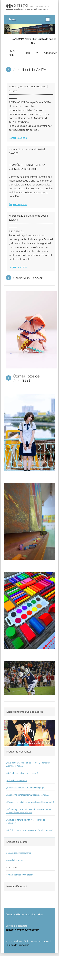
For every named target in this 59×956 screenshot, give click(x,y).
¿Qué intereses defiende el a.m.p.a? (22, 773)
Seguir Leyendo (18, 137)
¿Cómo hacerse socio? (16, 780)
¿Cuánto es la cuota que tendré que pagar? (25, 788)
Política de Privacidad (17, 945)
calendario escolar (14, 860)
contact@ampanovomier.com (19, 875)
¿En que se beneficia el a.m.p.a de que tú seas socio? (30, 802)
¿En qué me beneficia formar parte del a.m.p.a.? (27, 795)
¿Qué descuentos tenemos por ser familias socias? (29, 830)
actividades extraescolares (18, 853)
